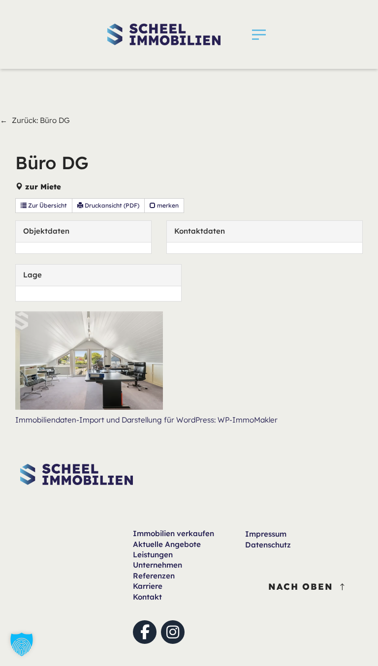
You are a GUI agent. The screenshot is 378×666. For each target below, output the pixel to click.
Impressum (265, 534)
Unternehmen (157, 565)
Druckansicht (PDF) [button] (111, 205)
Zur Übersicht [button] (47, 205)
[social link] (145, 632)
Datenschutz (268, 544)
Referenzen (154, 575)
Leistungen (153, 554)
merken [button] (167, 205)
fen (173, 533)
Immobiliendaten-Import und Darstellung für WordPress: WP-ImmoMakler (146, 419)
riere (147, 586)
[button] (259, 34)
